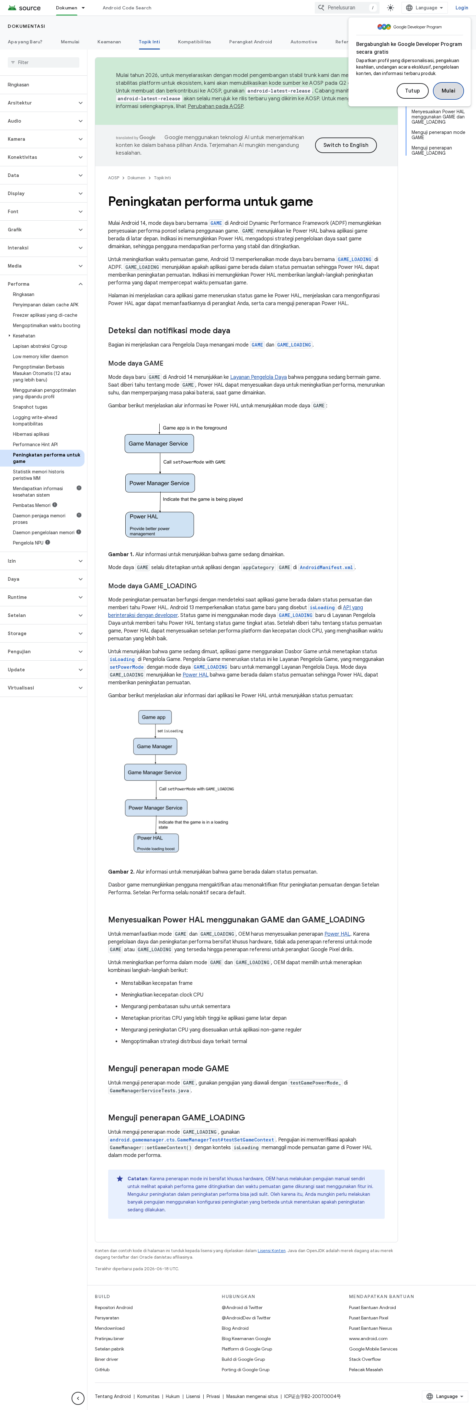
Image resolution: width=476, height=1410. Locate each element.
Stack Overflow (365, 1359)
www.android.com (368, 1338)
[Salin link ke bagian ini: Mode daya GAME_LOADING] (203, 586)
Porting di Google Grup (245, 1369)
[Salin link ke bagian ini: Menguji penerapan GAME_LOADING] (251, 1118)
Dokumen (66, 8)
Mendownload (110, 1328)
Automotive (304, 42)
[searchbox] (43, 62)
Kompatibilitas (194, 42)
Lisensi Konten (272, 1250)
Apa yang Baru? (25, 42)
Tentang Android (113, 1396)
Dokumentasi (27, 26)
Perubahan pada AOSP (216, 106)
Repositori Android (114, 1307)
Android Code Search (127, 8)
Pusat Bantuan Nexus (370, 1328)
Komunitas (148, 1396)
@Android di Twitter (242, 1307)
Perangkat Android (250, 42)
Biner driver (106, 1359)
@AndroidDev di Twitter (246, 1318)
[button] (38, 103)
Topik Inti (149, 42)
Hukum (173, 1396)
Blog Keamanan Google (246, 1338)
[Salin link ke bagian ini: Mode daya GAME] (170, 364)
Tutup (412, 91)
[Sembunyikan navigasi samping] (78, 1398)
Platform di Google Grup (247, 1349)
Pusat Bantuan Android (372, 1307)
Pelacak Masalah (366, 1369)
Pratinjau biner (109, 1338)
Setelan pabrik (109, 1349)
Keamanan (109, 42)
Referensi (346, 42)
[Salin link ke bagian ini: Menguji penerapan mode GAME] (235, 1069)
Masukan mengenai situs (252, 1396)
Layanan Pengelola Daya (258, 377)
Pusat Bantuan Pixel (368, 1318)
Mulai (449, 91)
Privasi (213, 1396)
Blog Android (235, 1328)
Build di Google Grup (243, 1359)
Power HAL (196, 675)
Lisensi (193, 1396)
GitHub (102, 1369)
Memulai (70, 42)
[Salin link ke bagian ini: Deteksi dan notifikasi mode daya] (236, 331)
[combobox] (347, 8)
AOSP (113, 178)
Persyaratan (107, 1318)
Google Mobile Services (373, 1349)
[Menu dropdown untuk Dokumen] (86, 8)
